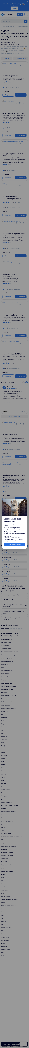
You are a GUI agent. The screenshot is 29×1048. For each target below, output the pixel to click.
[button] (24, 501)
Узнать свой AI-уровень (14, 544)
